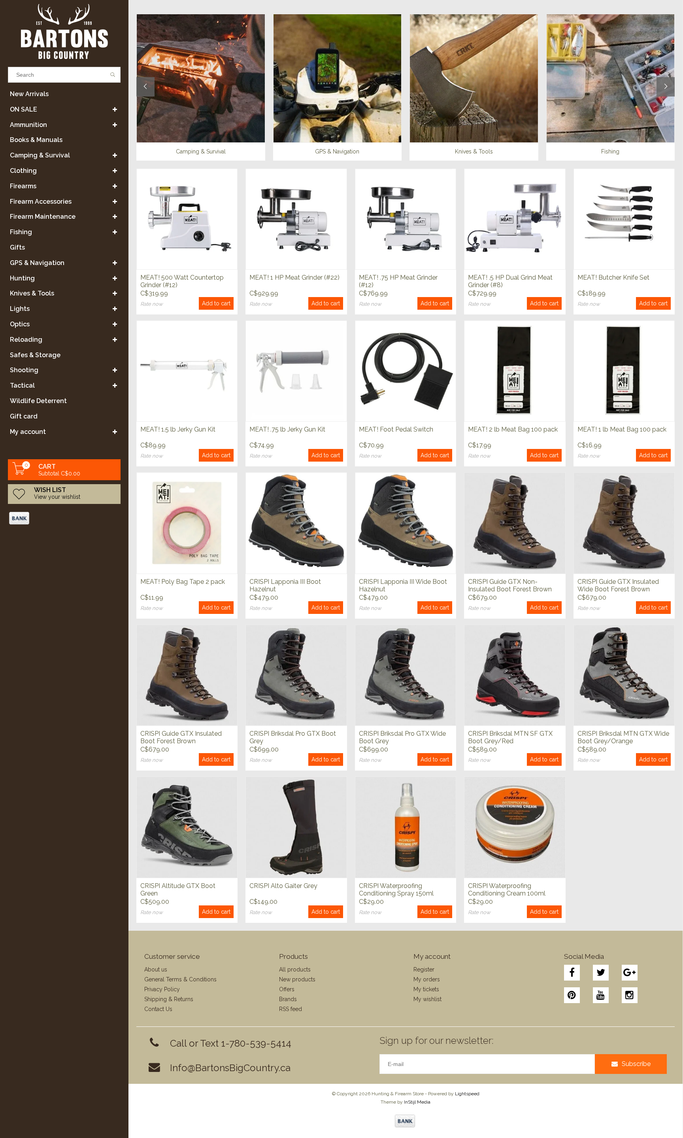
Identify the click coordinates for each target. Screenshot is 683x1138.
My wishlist (427, 999)
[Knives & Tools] (473, 78)
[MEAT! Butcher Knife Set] (624, 219)
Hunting (22, 278)
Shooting (24, 370)
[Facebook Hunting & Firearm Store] (572, 973)
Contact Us (158, 1009)
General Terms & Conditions (180, 979)
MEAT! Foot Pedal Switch (396, 429)
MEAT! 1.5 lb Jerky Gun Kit (177, 429)
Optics (20, 324)
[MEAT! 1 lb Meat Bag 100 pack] (624, 370)
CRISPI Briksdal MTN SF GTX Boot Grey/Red (510, 737)
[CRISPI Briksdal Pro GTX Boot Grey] (296, 675)
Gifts (17, 247)
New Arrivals (29, 94)
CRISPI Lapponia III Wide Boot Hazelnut (403, 585)
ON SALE (23, 109)
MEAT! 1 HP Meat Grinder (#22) (294, 277)
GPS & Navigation (37, 263)
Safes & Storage (35, 355)
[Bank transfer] (18, 518)
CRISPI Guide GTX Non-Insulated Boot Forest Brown (510, 585)
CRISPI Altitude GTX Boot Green (177, 889)
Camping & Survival (40, 155)
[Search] (113, 75)
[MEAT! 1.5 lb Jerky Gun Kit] (187, 370)
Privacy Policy (162, 989)
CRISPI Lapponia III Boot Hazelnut (285, 585)
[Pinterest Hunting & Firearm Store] (572, 995)
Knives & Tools (32, 293)
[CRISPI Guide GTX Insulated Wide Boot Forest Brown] (624, 522)
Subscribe (636, 1064)
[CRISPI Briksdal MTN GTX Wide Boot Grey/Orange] (624, 675)
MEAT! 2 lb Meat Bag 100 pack (513, 429)
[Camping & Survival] (200, 78)
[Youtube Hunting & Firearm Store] (601, 995)
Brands (288, 999)
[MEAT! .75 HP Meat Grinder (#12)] (405, 219)
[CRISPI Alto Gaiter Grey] (296, 826)
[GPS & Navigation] (337, 78)
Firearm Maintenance (42, 216)
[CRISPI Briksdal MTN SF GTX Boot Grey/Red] (514, 675)
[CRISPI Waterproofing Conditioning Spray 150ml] (405, 826)
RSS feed (290, 1009)
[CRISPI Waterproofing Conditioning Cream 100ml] (514, 826)
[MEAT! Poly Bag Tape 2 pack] (187, 522)
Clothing (23, 170)
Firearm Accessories (41, 201)
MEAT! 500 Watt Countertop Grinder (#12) (182, 281)
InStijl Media (417, 1102)
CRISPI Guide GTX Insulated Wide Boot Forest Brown (618, 585)
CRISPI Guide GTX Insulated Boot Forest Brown (181, 737)
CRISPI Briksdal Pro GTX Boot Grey (292, 737)
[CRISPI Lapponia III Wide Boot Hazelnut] (405, 522)
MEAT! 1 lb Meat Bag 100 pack (621, 429)
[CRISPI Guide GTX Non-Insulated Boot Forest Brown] (514, 522)
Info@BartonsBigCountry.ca (230, 1068)
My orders (426, 979)
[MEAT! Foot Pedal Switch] (405, 370)
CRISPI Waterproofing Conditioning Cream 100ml (506, 889)
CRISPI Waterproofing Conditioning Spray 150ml (396, 889)
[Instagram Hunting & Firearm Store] (630, 995)
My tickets (426, 989)
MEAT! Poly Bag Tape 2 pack (182, 581)
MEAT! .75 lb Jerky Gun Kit (287, 429)
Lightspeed (467, 1093)
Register (423, 969)
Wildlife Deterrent (38, 401)
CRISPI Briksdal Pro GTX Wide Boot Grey (402, 737)
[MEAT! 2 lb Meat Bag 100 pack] (514, 370)
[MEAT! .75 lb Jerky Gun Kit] (296, 370)
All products (295, 969)
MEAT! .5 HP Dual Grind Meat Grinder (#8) (510, 281)
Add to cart (216, 303)
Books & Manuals (36, 140)
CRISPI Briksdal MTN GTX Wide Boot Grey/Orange (623, 737)
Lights (20, 308)
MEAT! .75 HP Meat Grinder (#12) (398, 281)
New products (297, 979)
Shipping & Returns (168, 999)
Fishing (21, 232)
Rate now (151, 304)
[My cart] (19, 473)
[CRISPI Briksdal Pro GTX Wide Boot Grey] (405, 675)
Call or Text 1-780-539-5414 (230, 1043)
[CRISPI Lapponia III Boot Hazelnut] (296, 522)
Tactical (22, 385)
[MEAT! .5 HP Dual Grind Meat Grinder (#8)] (514, 219)
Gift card (24, 416)
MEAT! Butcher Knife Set (613, 277)
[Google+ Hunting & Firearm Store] (630, 973)
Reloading (26, 339)
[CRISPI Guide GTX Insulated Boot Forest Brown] (187, 675)
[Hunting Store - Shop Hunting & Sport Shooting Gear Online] (64, 31)
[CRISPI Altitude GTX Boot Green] (187, 826)
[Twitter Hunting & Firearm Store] (601, 973)
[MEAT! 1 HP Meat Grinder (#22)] (296, 219)
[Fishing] (610, 78)
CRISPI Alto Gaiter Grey (283, 886)
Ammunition (28, 125)
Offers (286, 989)
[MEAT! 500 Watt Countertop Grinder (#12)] (187, 219)
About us (155, 969)
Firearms (23, 186)
